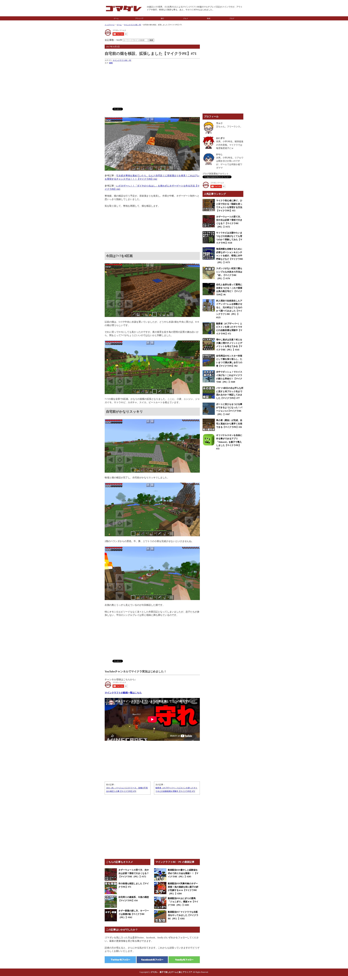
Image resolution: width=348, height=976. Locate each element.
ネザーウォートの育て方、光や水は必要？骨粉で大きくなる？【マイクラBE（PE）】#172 (133, 873)
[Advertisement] (152, 85)
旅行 (162, 18)
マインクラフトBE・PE (132, 25)
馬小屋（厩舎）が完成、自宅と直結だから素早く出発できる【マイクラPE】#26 (229, 423)
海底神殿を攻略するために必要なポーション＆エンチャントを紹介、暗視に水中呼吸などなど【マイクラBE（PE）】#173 (229, 256)
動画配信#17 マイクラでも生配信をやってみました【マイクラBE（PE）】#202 (183, 915)
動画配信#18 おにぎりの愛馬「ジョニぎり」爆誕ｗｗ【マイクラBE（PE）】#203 (183, 901)
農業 (111, 63)
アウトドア (139, 18)
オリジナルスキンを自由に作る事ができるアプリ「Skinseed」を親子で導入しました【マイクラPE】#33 (229, 442)
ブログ (231, 18)
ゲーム (116, 18)
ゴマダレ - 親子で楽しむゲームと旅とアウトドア (171, 972)
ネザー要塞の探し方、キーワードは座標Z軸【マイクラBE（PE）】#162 (133, 914)
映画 (208, 18)
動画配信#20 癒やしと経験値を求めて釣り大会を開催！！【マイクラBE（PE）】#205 (183, 873)
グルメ (185, 18)
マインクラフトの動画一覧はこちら (123, 692)
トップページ (109, 25)
